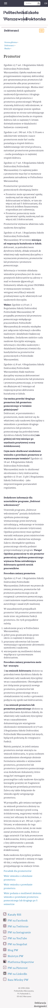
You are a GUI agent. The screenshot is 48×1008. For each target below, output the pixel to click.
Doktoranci (11, 31)
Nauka (7, 48)
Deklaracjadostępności (40, 1004)
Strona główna (10, 42)
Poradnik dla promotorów (17, 871)
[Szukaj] (38, 3)
